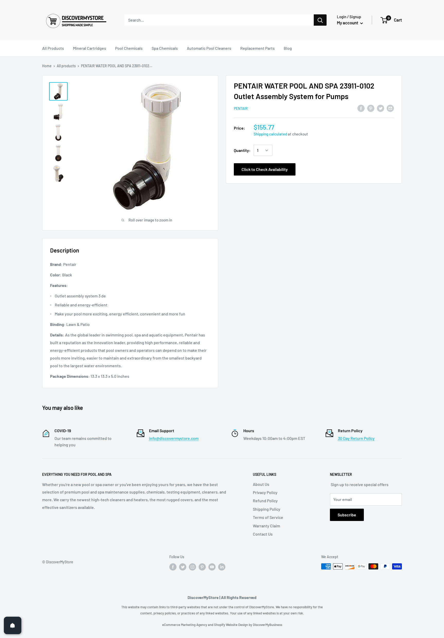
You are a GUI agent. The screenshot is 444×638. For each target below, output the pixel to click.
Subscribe (347, 514)
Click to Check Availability (265, 169)
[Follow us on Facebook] (173, 567)
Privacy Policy (265, 492)
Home (47, 66)
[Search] (320, 20)
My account (348, 22)
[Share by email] (390, 108)
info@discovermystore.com (174, 438)
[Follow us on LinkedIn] (221, 567)
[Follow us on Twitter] (182, 567)
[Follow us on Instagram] (192, 567)
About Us (261, 484)
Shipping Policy (266, 509)
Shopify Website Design (231, 625)
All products (66, 66)
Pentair (241, 108)
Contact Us (263, 533)
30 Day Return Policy (356, 438)
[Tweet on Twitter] (380, 108)
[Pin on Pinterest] (370, 108)
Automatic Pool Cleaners (209, 48)
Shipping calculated (270, 134)
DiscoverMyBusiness (267, 625)
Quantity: (242, 150)
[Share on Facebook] (361, 108)
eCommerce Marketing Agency (185, 625)
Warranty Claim (266, 525)
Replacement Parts (257, 48)
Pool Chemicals (129, 48)
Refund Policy (265, 500)
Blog (288, 48)
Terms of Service (268, 517)
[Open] (12, 625)
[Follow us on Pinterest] (202, 567)
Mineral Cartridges (89, 48)
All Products (53, 48)
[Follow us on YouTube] (212, 567)
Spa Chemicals (165, 48)
